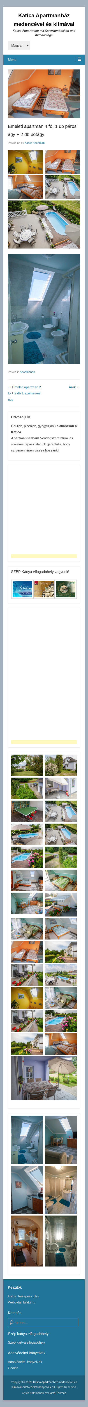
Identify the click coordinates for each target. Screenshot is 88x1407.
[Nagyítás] (37, 156)
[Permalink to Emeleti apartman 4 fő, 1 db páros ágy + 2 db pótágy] (44, 93)
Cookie (13, 1368)
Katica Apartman (35, 143)
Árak (74, 387)
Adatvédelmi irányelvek (25, 1362)
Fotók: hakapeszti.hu (23, 1296)
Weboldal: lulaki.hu (21, 1302)
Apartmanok (27, 372)
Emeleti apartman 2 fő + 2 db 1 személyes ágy (24, 393)
